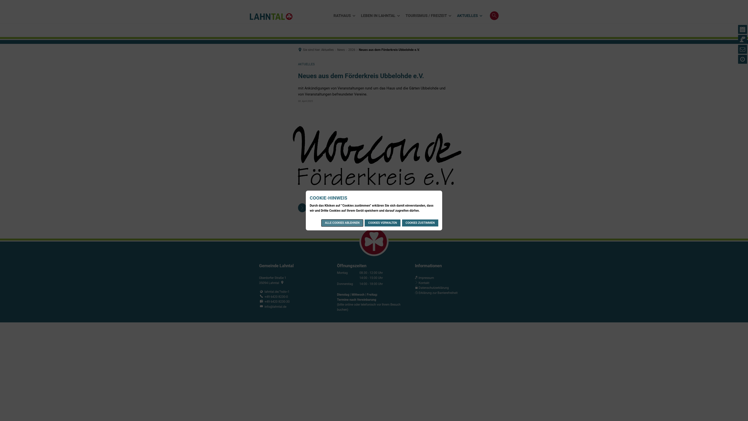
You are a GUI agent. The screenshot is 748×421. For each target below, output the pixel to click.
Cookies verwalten (382, 223)
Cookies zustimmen (420, 223)
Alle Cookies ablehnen (342, 223)
